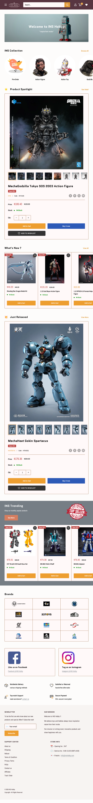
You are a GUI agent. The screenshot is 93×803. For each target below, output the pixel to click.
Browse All (85, 51)
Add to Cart (27, 226)
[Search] (67, 4)
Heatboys (11, 451)
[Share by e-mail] (83, 195)
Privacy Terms (9, 761)
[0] (80, 4)
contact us (25, 699)
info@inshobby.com (67, 755)
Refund (7, 753)
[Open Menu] (6, 5)
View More (85, 317)
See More (11, 517)
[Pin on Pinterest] (74, 195)
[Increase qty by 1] (28, 217)
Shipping (7, 750)
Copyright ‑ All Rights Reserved (13, 792)
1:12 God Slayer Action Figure (50, 291)
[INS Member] (75, 5)
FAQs (6, 764)
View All (86, 248)
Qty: (9, 217)
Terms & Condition (11, 757)
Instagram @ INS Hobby (69, 671)
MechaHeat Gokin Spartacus (28, 441)
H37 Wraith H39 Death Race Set (17, 564)
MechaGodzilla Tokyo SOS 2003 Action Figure (40, 186)
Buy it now (66, 226)
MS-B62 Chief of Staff (47, 564)
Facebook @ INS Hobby (15, 671)
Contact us (8, 768)
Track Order (8, 775)
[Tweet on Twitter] (79, 195)
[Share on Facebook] (70, 195)
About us (7, 746)
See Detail (85, 89)
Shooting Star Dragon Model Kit (17, 291)
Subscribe (11, 733)
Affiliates (7, 772)
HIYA (9, 196)
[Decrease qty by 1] (16, 217)
